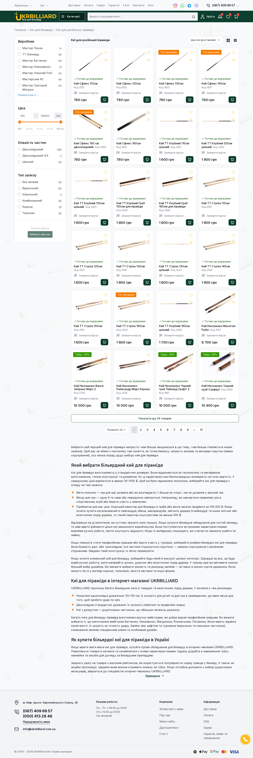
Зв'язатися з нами (171, 709)
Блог (151, 5)
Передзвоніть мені (36, 722)
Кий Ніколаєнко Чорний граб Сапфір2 (217, 387)
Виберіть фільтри (40, 234)
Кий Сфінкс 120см (128, 83)
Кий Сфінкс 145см (214, 83)
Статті (163, 734)
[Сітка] (228, 40)
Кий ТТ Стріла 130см (130, 266)
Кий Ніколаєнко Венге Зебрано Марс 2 (89, 387)
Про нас (164, 715)
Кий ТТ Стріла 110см (215, 203)
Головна (20, 30)
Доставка (74, 5)
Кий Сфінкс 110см (86, 83)
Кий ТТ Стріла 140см (216, 266)
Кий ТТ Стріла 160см (130, 326)
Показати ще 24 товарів (155, 418)
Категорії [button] (73, 16)
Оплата (88, 5)
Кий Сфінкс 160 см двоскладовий (86, 145)
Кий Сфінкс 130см (171, 83)
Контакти (139, 5)
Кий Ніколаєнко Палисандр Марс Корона (133, 387)
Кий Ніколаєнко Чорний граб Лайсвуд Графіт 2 (175, 387)
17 (201, 430)
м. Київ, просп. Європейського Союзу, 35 (50, 702)
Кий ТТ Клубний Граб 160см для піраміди (173, 204)
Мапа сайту (167, 721)
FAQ (206, 721)
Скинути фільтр (40, 228)
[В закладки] (106, 53)
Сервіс (101, 5)
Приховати (152, 675)
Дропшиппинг (168, 727)
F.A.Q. (126, 5)
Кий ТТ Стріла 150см (88, 326)
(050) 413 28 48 (37, 716)
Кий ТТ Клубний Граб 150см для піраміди (130, 204)
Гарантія (113, 5)
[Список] (235, 40)
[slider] (20, 122)
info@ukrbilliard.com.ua (39, 729)
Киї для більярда (41, 30)
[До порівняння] (106, 60)
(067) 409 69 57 (37, 711)
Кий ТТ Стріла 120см (88, 266)
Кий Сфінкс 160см (128, 143)
